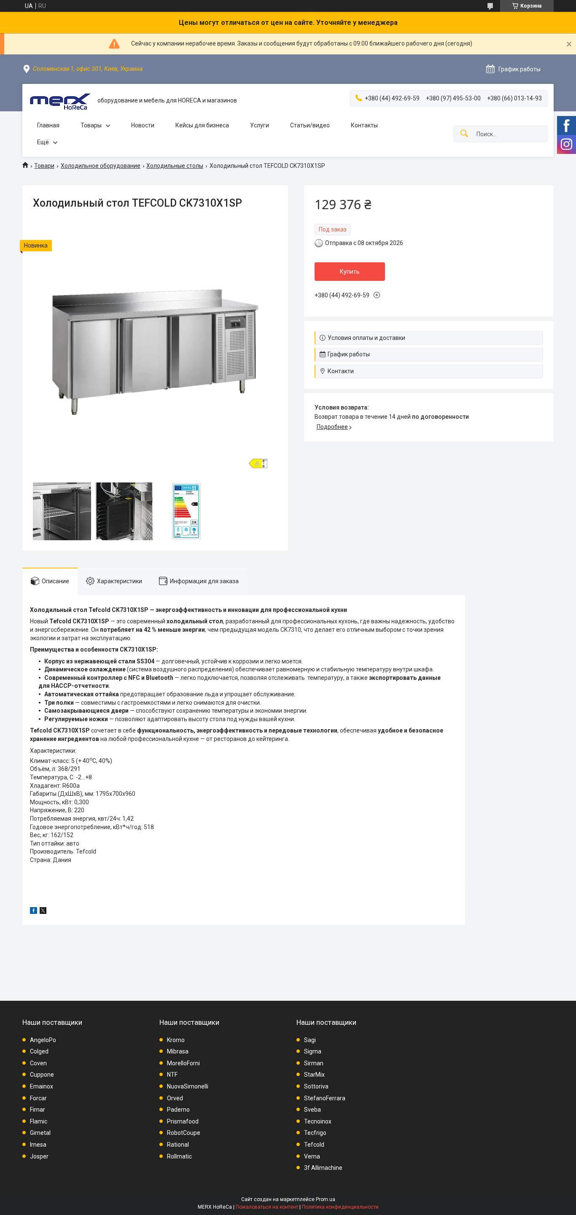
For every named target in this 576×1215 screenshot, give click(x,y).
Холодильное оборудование (100, 165)
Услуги (259, 125)
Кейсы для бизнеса (202, 125)
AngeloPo (43, 1040)
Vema (312, 1156)
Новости (142, 125)
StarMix (314, 1074)
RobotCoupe (183, 1132)
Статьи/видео (310, 125)
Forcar (38, 1098)
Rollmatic (179, 1156)
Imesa (38, 1144)
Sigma (312, 1051)
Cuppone (42, 1074)
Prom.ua (325, 1199)
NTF (172, 1074)
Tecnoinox (317, 1121)
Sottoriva (316, 1086)
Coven (38, 1063)
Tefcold (314, 1144)
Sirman (313, 1063)
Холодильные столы (174, 165)
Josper (39, 1156)
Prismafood (183, 1121)
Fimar (37, 1109)
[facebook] (33, 911)
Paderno (178, 1109)
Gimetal (40, 1132)
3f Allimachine (323, 1167)
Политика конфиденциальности (340, 1207)
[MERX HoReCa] (60, 100)
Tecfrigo (315, 1132)
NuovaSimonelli (187, 1086)
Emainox (41, 1086)
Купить (350, 271)
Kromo (176, 1040)
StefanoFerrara (324, 1098)
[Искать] (464, 133)
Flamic (38, 1121)
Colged (39, 1051)
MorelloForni (183, 1063)
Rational (178, 1144)
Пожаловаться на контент (267, 1207)
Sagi (310, 1040)
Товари (44, 165)
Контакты (364, 125)
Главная (48, 125)
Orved (175, 1098)
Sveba (312, 1109)
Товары (91, 125)
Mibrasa (177, 1051)
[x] (43, 911)
